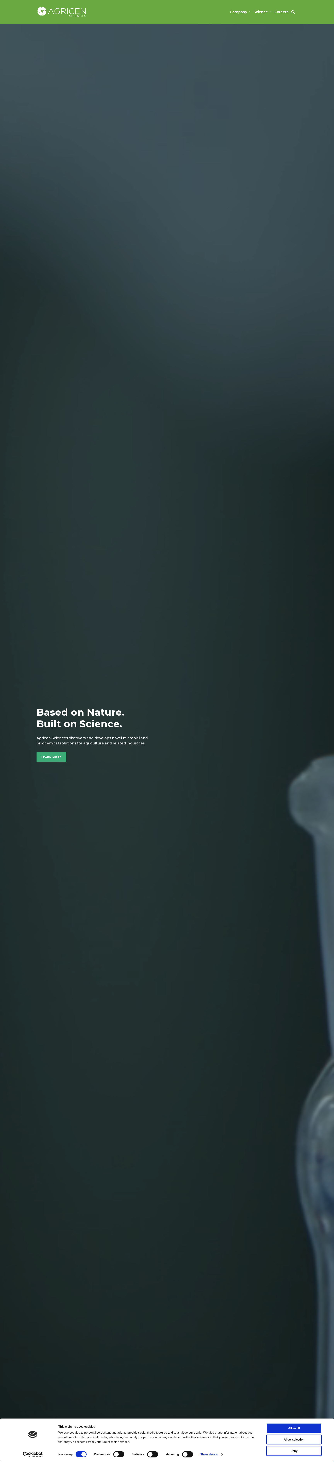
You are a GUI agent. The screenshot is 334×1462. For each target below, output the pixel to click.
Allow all (294, 1428)
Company (238, 12)
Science (261, 12)
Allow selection (294, 1439)
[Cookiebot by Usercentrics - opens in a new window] (33, 1454)
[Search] (293, 12)
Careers (281, 12)
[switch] (118, 1454)
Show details (209, 1454)
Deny (294, 1451)
